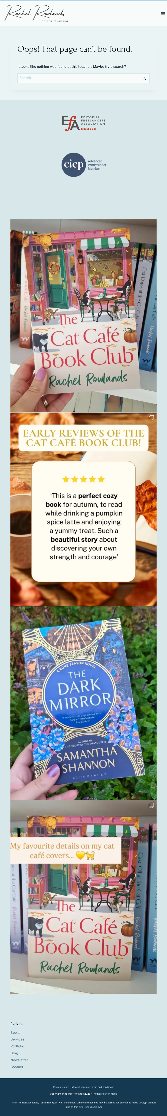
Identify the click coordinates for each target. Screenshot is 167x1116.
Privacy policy (61, 1087)
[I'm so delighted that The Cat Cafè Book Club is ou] (83, 315)
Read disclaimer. (93, 1107)
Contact (16, 1067)
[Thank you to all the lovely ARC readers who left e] (83, 509)
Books (15, 1033)
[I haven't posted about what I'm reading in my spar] (83, 703)
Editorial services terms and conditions (92, 1087)
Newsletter (19, 1060)
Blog (14, 1053)
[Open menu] (163, 13)
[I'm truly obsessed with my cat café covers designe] (83, 897)
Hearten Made (109, 1093)
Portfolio (17, 1046)
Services (17, 1039)
